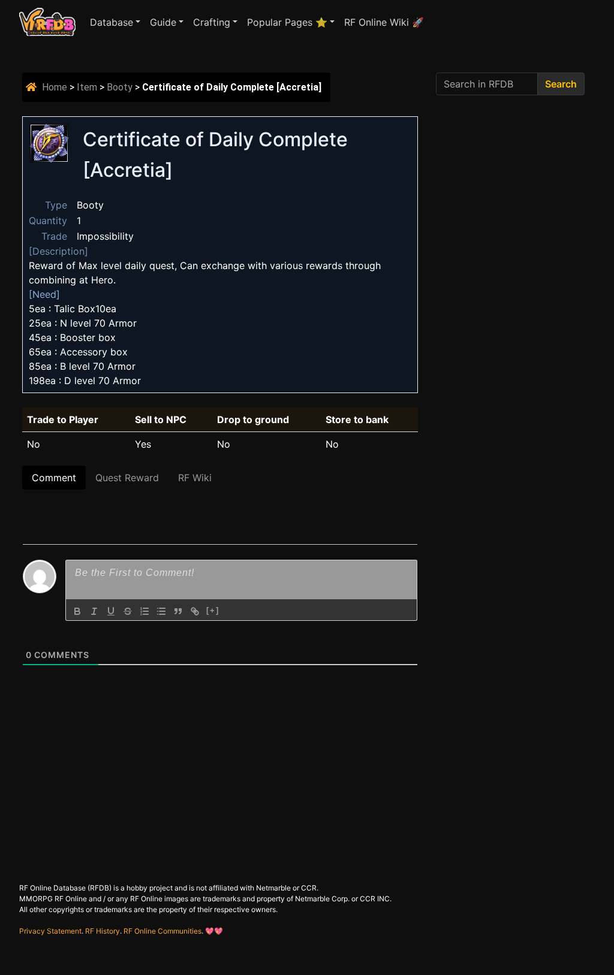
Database (111, 22)
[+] (212, 610)
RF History (102, 930)
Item (87, 87)
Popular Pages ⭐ (287, 22)
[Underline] (111, 611)
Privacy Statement (50, 930)
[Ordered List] (144, 611)
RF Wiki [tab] (195, 478)
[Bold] (77, 611)
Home (54, 87)
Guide (163, 22)
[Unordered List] (161, 611)
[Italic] (94, 611)
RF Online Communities (162, 930)
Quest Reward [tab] (127, 478)
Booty (120, 87)
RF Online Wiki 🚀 (384, 22)
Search (561, 84)
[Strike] (127, 611)
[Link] (194, 611)
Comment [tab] (54, 478)
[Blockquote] (178, 611)
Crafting (211, 22)
